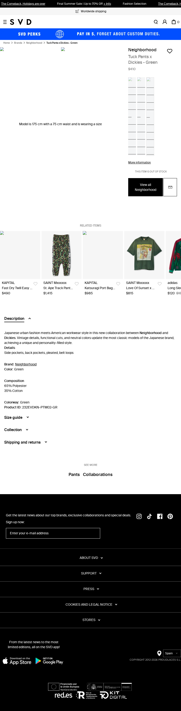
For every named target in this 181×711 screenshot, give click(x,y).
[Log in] (164, 22)
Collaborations (97, 474)
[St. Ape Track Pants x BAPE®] (61, 255)
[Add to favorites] (169, 51)
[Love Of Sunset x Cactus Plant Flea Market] (144, 255)
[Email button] (170, 187)
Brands (18, 43)
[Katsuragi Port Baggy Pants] (103, 255)
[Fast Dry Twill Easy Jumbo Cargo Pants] (20, 255)
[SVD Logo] (20, 22)
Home (6, 43)
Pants (74, 474)
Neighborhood (34, 43)
